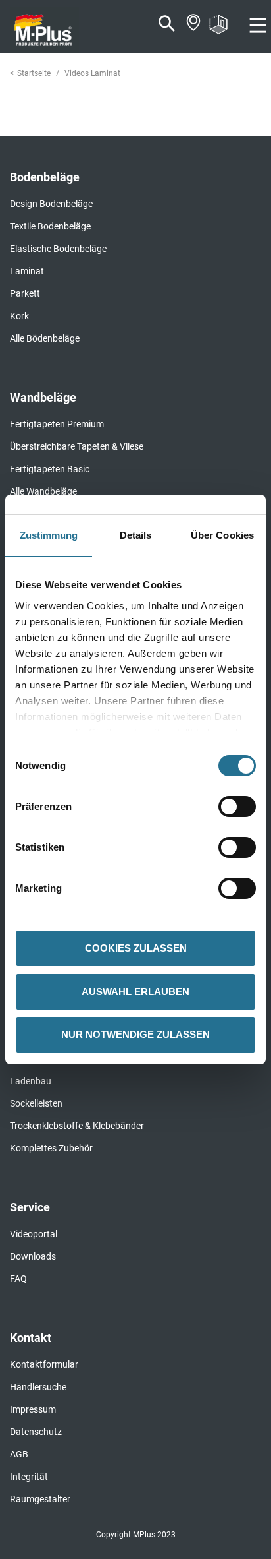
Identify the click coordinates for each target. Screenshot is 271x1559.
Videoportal (33, 1234)
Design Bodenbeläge (51, 204)
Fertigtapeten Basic (49, 469)
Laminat (27, 271)
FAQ (18, 1278)
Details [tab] (136, 535)
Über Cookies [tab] (222, 535)
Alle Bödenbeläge (45, 338)
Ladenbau (30, 1081)
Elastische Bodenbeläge (58, 248)
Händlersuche (38, 1387)
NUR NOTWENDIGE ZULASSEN (135, 1034)
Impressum (33, 1409)
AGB (19, 1454)
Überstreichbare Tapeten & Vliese (76, 446)
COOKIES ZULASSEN (136, 948)
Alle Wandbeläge (43, 491)
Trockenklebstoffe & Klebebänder (77, 1125)
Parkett (25, 293)
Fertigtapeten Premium (57, 424)
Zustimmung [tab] (49, 535)
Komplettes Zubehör (51, 1148)
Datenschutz (36, 1431)
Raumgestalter (40, 1499)
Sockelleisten (36, 1103)
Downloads (33, 1256)
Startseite (34, 73)
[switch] (240, 806)
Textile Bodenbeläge (50, 226)
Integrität (29, 1476)
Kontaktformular (44, 1364)
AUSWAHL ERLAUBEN (135, 991)
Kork (19, 316)
